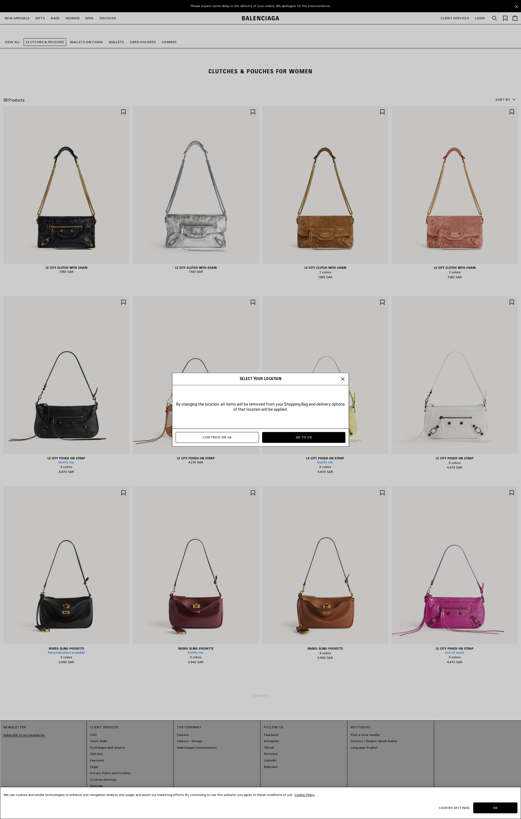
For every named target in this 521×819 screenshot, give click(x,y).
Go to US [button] (304, 437)
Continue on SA (217, 437)
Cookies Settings (454, 808)
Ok (495, 808)
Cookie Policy (304, 795)
